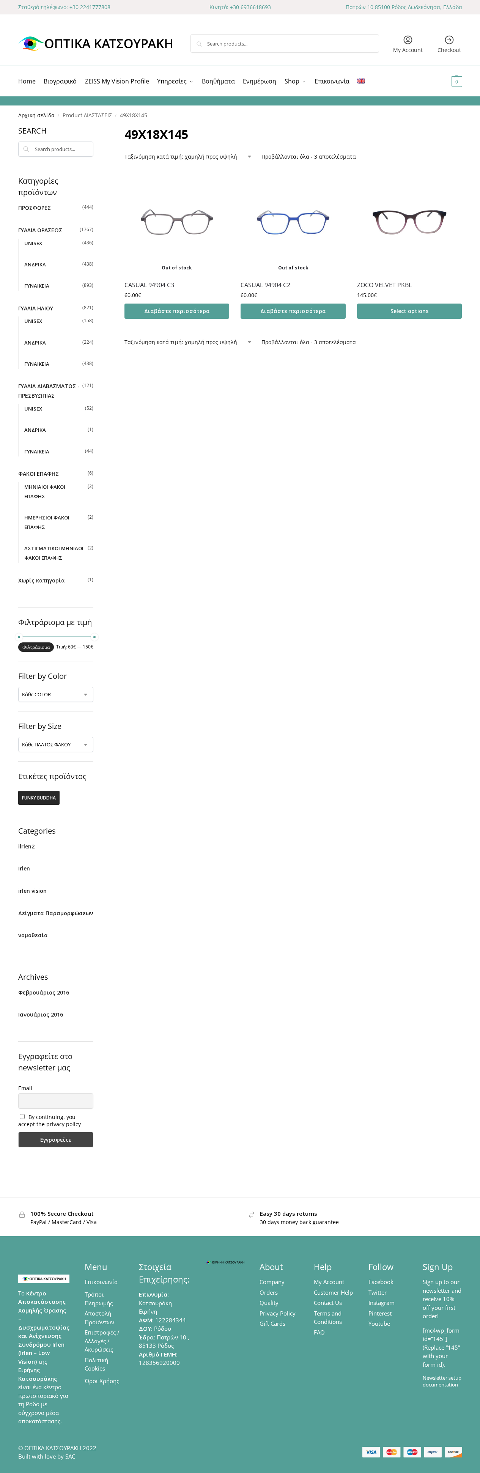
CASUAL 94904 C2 (265, 285)
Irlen (24, 868)
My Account (408, 50)
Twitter (377, 1292)
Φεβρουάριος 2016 (43, 992)
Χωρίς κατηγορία (41, 580)
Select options (409, 311)
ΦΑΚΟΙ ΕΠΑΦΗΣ (38, 473)
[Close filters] (95, 130)
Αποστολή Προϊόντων (99, 1317)
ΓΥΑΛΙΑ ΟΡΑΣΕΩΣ (40, 230)
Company (272, 1282)
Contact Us (328, 1302)
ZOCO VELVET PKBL (384, 285)
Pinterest (380, 1313)
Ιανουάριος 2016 (40, 1014)
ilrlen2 (26, 846)
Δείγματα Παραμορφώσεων (55, 913)
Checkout (449, 50)
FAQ (319, 1332)
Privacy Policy (278, 1313)
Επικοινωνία (101, 1282)
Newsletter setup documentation (442, 1381)
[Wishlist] (217, 181)
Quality (269, 1302)
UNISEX (33, 243)
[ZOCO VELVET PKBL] (409, 222)
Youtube (379, 1323)
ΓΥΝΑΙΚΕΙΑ (36, 285)
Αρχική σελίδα (36, 115)
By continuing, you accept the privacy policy (49, 1120)
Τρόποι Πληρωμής (99, 1298)
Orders (269, 1292)
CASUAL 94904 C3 (149, 285)
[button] (447, 81)
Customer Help (333, 1292)
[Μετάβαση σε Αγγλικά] (361, 81)
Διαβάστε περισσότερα (177, 311)
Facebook (380, 1282)
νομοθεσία (33, 935)
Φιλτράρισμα (36, 647)
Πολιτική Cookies (96, 1364)
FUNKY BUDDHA (39, 798)
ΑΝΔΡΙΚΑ (35, 264)
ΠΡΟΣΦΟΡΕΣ (34, 207)
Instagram (381, 1302)
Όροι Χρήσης (102, 1381)
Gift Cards (272, 1323)
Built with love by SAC (46, 1456)
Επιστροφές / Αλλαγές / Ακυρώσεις (102, 1340)
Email (25, 1088)
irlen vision (32, 890)
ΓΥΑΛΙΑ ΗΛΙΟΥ (35, 308)
